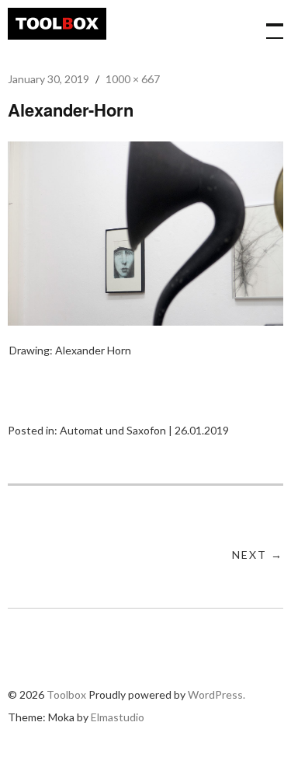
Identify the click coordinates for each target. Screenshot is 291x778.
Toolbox (57, 24)
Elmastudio (117, 717)
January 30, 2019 (48, 78)
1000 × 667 (133, 78)
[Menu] (267, 23)
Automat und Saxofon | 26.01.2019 (144, 430)
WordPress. (216, 694)
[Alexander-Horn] (145, 320)
